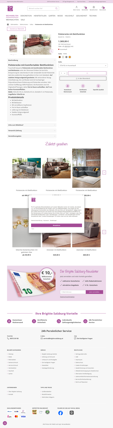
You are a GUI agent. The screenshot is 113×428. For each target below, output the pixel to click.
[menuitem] (12, 16)
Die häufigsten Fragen (85, 338)
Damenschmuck (13, 362)
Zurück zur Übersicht (17, 29)
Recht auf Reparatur (82, 382)
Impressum (79, 359)
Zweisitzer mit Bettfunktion (86, 250)
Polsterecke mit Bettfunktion (26, 190)
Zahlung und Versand (48, 357)
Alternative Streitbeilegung (83, 373)
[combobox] (43, 8)
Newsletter (45, 365)
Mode (10, 357)
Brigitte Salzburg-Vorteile (49, 354)
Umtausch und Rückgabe (49, 359)
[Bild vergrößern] (51, 51)
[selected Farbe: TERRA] (69, 57)
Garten (10, 373)
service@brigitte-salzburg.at (53, 338)
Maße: (60, 62)
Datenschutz (79, 362)
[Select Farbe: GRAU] (66, 57)
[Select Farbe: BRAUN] (59, 57)
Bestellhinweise (46, 394)
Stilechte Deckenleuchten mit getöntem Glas (26, 251)
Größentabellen (46, 391)
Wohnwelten (12, 359)
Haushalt (11, 371)
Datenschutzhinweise (67, 297)
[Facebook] (60, 413)
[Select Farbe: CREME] (63, 57)
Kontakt (10, 394)
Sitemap (10, 354)
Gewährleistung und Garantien (85, 368)
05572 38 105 (14, 338)
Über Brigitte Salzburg (15, 391)
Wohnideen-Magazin (48, 397)
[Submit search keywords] (56, 8)
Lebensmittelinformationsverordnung (87, 376)
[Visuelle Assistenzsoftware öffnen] (71, 412)
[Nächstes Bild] (13, 54)
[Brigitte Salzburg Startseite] (10, 8)
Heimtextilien (12, 368)
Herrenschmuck (13, 365)
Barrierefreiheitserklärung (83, 379)
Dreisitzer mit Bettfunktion (56, 250)
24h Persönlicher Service (53, 1)
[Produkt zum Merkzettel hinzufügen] (87, 73)
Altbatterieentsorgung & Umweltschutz (87, 371)
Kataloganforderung (48, 368)
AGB (77, 357)
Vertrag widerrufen (81, 354)
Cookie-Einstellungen (82, 365)
